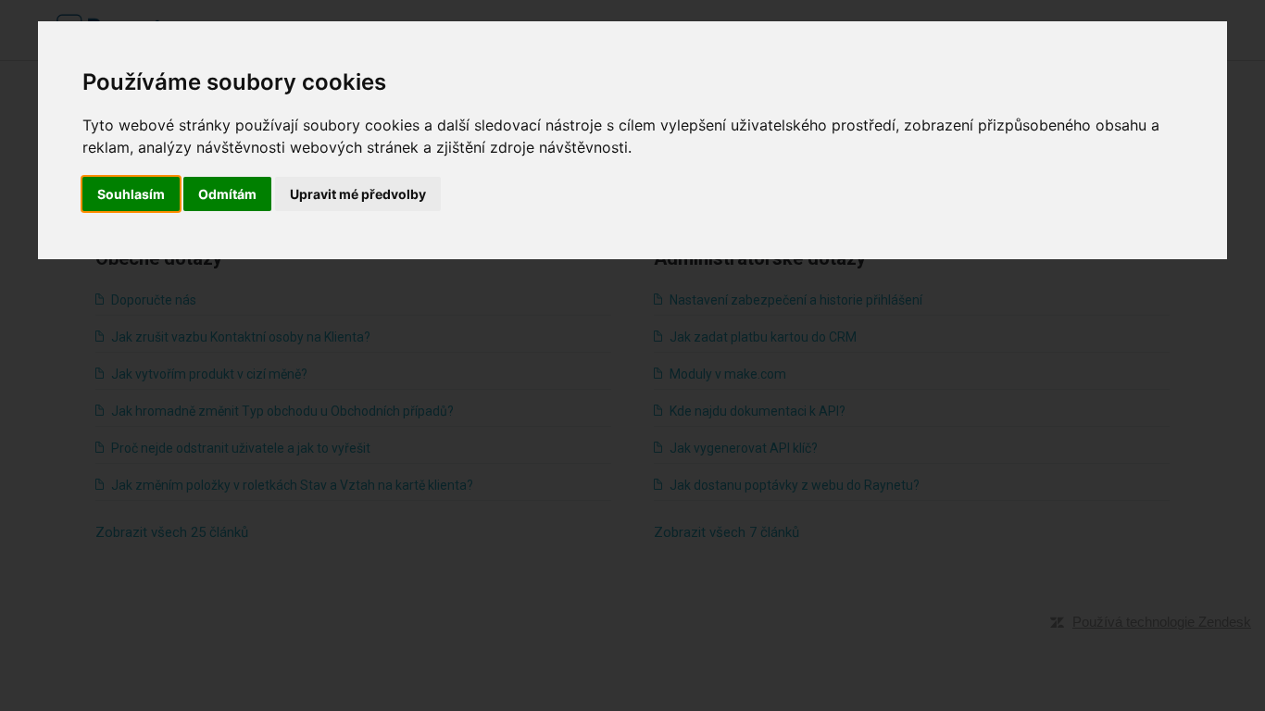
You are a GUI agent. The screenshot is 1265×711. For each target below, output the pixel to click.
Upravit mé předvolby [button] (358, 194)
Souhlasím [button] (131, 194)
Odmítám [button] (227, 194)
